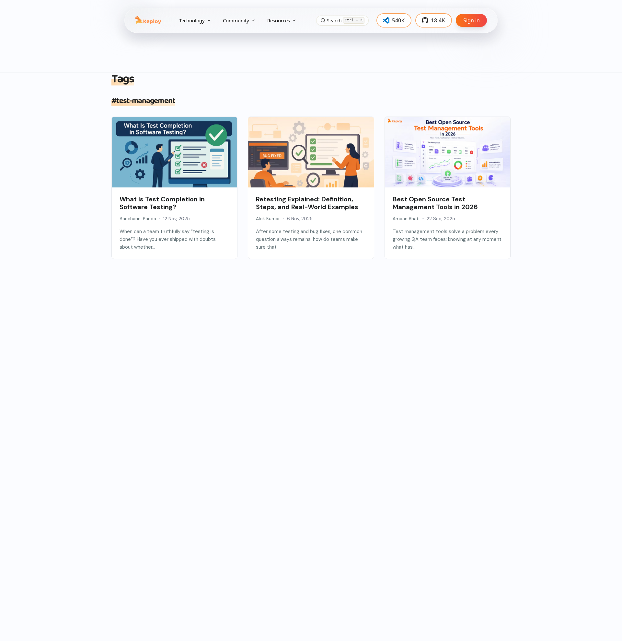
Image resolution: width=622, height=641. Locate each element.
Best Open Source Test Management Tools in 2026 (435, 203)
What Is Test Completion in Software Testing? (162, 203)
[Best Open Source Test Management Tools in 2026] (447, 158)
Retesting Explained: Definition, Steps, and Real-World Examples (307, 203)
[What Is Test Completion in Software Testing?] (174, 158)
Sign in (471, 20)
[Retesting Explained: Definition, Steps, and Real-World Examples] (311, 158)
